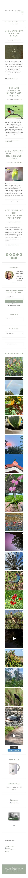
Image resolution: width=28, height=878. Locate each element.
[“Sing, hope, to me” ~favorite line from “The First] (14, 599)
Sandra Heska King (14, 12)
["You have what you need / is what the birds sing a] (14, 697)
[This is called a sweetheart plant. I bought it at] (14, 425)
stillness (19, 201)
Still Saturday (15, 78)
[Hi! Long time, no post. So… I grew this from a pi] (14, 502)
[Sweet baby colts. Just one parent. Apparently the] (14, 619)
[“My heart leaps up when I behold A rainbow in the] (14, 386)
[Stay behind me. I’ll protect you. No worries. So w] (14, 735)
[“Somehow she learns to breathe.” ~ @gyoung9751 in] (14, 677)
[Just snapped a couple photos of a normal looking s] (14, 541)
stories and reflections (14, 245)
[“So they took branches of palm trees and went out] (14, 561)
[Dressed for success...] (14, 580)
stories (13, 140)
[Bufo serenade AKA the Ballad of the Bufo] (14, 638)
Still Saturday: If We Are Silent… (14, 33)
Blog (11, 78)
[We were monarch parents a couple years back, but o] (14, 405)
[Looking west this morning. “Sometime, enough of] (14, 444)
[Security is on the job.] (14, 463)
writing (10, 141)
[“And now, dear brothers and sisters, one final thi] (14, 366)
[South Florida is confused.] (14, 658)
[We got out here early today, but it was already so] (14, 522)
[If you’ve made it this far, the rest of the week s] (14, 716)
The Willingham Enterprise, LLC (12, 869)
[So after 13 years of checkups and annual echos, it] (14, 483)
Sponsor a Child (10, 846)
